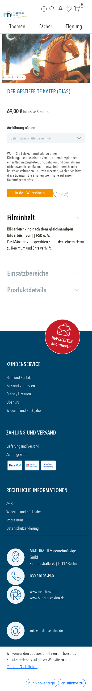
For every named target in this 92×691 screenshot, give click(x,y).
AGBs (10, 504)
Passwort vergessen (20, 386)
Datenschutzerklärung (22, 528)
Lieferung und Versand (22, 446)
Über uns (13, 402)
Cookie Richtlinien (22, 667)
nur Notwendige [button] (41, 683)
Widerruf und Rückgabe (23, 410)
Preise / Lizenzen (18, 394)
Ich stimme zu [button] (71, 683)
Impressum (14, 520)
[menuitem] (17, 26)
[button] (30, 193)
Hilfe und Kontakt (19, 378)
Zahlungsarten (16, 454)
